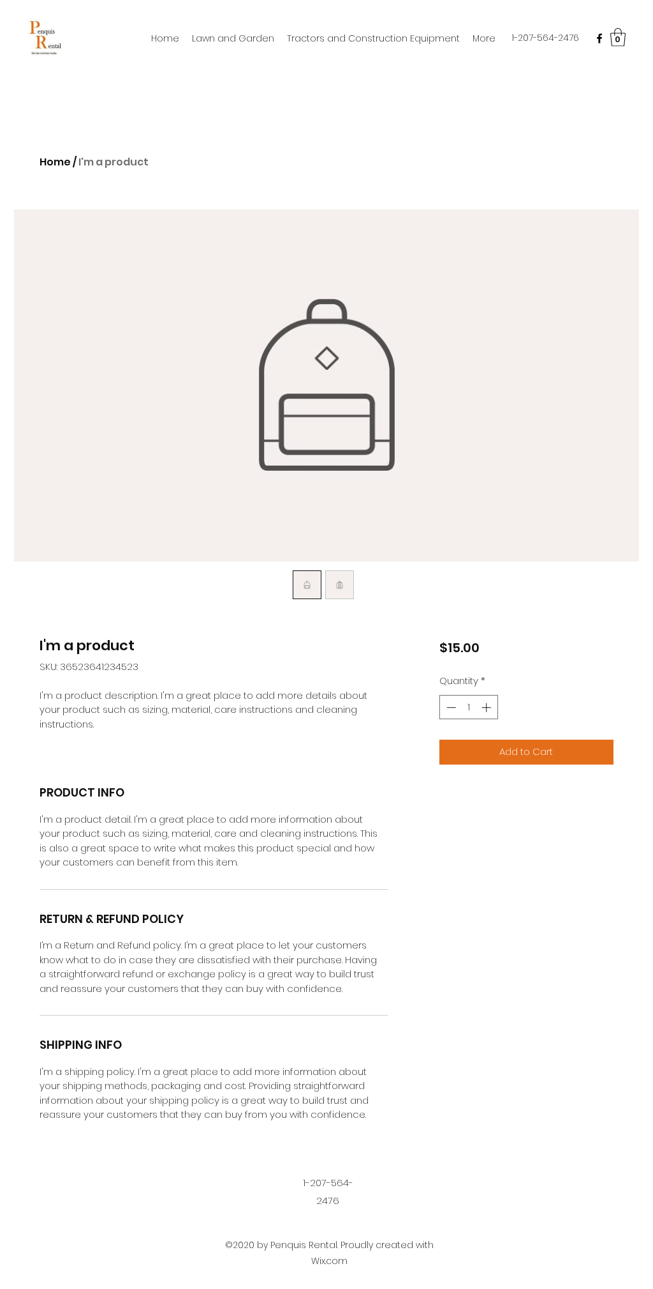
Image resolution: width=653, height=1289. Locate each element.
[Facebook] (599, 38)
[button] (618, 37)
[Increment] (487, 707)
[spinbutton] (468, 707)
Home (55, 162)
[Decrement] (450, 707)
